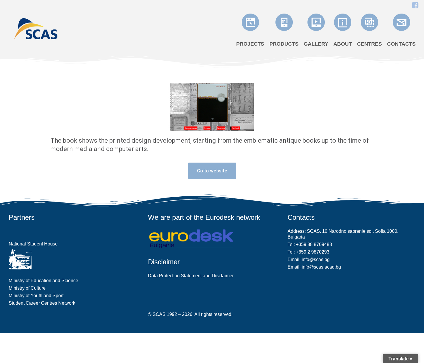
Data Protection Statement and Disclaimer (191, 275)
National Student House (33, 243)
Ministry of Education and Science (43, 280)
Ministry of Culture (27, 288)
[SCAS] (35, 28)
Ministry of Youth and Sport (36, 295)
